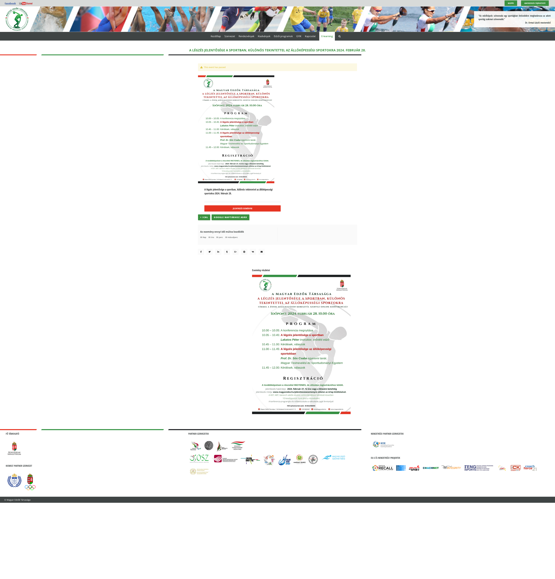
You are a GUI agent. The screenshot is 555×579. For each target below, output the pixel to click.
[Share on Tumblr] (227, 251)
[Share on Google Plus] (235, 251)
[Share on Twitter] (210, 251)
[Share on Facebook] (201, 251)
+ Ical (204, 217)
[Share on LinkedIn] (218, 251)
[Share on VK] (253, 251)
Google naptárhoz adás (230, 217)
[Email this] (262, 251)
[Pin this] (244, 251)
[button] (339, 36)
